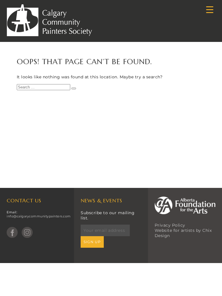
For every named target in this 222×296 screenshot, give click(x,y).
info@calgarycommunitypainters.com (39, 216)
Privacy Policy (170, 225)
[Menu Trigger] (210, 9)
